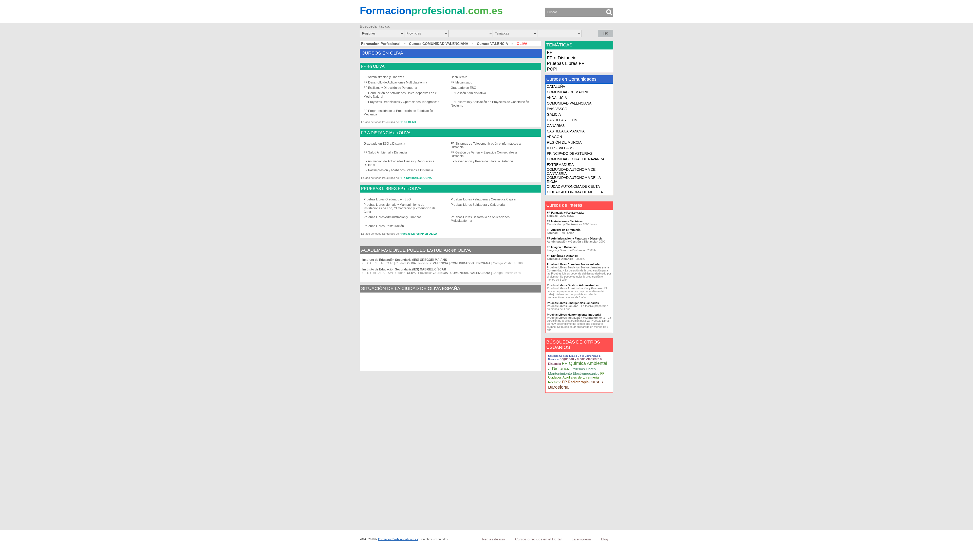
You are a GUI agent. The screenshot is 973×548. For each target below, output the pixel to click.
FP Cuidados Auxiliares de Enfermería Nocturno (576, 378)
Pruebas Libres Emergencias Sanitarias (573, 302)
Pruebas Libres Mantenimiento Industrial (574, 314)
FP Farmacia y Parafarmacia (565, 212)
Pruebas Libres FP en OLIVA (418, 233)
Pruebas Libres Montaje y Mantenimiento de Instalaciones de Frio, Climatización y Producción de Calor (400, 208)
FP (550, 52)
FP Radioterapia (575, 382)
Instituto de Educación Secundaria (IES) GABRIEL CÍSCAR (404, 269)
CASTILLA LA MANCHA (566, 131)
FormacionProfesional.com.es (398, 539)
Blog (604, 539)
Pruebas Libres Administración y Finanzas (392, 217)
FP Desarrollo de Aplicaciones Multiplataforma (395, 82)
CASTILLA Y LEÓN (562, 120)
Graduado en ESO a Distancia (384, 143)
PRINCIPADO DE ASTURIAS (569, 153)
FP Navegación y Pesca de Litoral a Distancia (482, 161)
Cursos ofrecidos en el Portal (538, 539)
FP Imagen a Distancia (561, 247)
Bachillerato (459, 77)
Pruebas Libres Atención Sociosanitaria (573, 264)
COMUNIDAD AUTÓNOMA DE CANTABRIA (571, 171)
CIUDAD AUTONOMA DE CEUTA (573, 186)
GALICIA (554, 114)
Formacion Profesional (380, 44)
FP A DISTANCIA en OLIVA (385, 133)
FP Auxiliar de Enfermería (564, 229)
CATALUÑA (556, 86)
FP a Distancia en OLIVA (416, 177)
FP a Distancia (561, 57)
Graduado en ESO (463, 88)
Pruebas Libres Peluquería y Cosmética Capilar (483, 199)
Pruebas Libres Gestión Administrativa (572, 285)
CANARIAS (556, 126)
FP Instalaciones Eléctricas (565, 221)
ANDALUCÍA (557, 98)
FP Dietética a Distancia (562, 255)
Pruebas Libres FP (566, 63)
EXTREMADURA (560, 165)
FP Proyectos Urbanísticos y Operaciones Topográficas (401, 102)
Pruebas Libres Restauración (384, 226)
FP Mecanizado (461, 82)
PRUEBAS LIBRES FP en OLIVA (391, 189)
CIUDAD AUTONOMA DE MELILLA (575, 192)
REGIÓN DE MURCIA (564, 142)
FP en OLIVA (373, 66)
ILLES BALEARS (560, 148)
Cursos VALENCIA (492, 44)
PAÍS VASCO (557, 109)
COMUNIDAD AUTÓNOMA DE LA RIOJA (574, 180)
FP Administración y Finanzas (384, 77)
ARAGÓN (554, 137)
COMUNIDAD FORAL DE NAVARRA (575, 159)
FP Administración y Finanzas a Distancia (574, 238)
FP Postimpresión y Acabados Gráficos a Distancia (398, 170)
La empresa (581, 539)
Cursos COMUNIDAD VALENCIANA (438, 44)
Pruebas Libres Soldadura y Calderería (478, 205)
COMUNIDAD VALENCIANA (569, 103)
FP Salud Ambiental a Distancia (385, 152)
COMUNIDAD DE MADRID (568, 92)
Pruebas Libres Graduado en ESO (387, 199)
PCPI (552, 69)
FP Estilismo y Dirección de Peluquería (390, 88)
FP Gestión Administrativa (468, 93)
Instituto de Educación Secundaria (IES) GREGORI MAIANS (404, 260)
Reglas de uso (493, 539)
